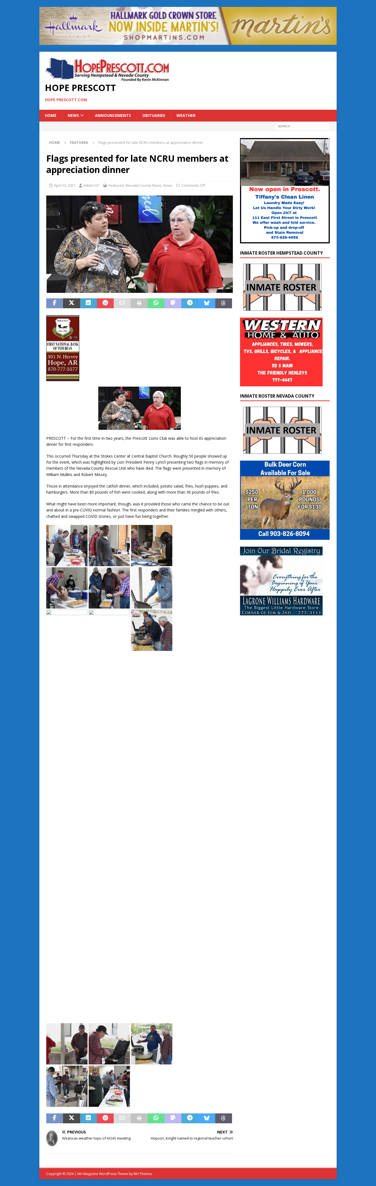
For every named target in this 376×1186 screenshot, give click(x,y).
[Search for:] (302, 125)
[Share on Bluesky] (206, 303)
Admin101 (91, 185)
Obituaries (153, 115)
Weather (185, 115)
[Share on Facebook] (54, 303)
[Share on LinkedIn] (88, 303)
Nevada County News (144, 185)
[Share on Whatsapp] (156, 303)
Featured (116, 185)
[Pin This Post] (105, 303)
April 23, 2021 (64, 185)
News (73, 115)
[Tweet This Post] (71, 303)
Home (50, 115)
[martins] (188, 41)
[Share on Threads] (223, 303)
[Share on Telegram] (189, 303)
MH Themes (142, 1173)
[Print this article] (139, 303)
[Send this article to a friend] (122, 303)
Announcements (113, 115)
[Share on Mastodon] (173, 303)
